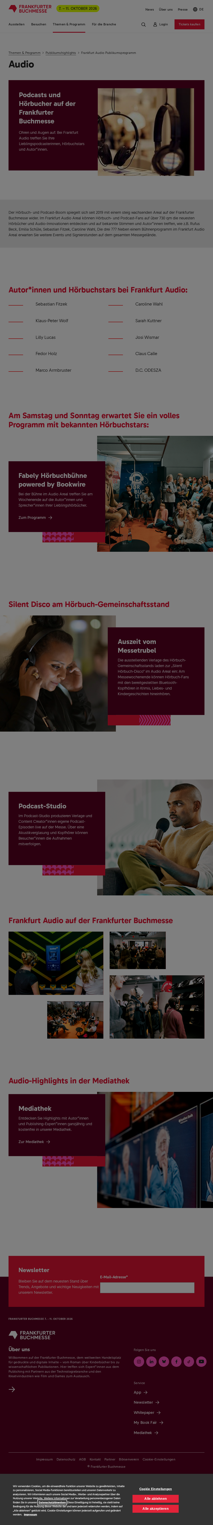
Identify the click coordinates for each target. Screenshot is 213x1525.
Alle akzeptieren (155, 1508)
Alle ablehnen (155, 1498)
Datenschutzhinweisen (52, 1502)
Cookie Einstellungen (155, 1489)
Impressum (30, 1514)
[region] (106, 1499)
